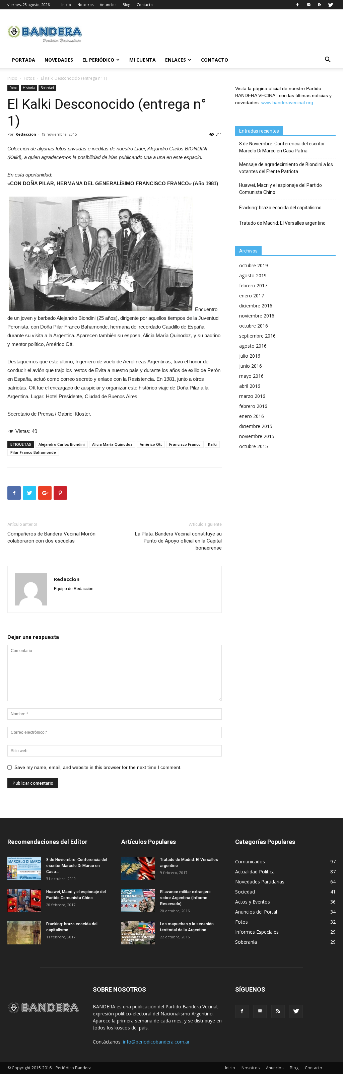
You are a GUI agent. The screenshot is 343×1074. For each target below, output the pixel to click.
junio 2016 (250, 366)
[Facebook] (297, 4)
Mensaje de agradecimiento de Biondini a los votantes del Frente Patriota (286, 168)
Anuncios (108, 4)
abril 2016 (249, 386)
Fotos (29, 78)
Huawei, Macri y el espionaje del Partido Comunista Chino (280, 189)
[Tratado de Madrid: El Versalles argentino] (138, 868)
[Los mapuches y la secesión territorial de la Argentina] (138, 932)
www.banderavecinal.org (287, 102)
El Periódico (98, 60)
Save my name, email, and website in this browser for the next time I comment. (98, 767)
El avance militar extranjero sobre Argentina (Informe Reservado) (185, 897)
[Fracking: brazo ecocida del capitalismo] (24, 932)
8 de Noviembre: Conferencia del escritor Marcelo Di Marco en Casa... (76, 865)
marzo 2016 (252, 396)
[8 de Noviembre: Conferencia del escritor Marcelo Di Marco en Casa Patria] (24, 868)
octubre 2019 (253, 265)
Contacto (145, 4)
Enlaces (175, 60)
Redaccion (25, 134)
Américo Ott (151, 444)
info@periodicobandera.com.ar (156, 1042)
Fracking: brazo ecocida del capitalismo (280, 207)
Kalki (212, 444)
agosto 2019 (253, 275)
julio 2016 (249, 356)
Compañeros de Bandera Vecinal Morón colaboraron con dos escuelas (51, 537)
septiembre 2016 (257, 336)
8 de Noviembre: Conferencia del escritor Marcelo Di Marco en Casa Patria (282, 147)
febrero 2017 (253, 285)
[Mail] (308, 4)
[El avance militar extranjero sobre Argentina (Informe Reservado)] (138, 900)
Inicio (66, 4)
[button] (328, 60)
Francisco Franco (185, 444)
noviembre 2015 (256, 436)
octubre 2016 (253, 326)
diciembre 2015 (255, 426)
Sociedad (47, 87)
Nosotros (85, 4)
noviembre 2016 (256, 315)
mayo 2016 (251, 376)
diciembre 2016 (255, 305)
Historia (29, 87)
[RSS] (320, 4)
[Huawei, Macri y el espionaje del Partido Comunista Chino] (24, 900)
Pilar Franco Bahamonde (33, 452)
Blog (126, 4)
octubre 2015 (253, 446)
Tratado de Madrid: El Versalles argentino (282, 223)
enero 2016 (251, 416)
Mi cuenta (142, 60)
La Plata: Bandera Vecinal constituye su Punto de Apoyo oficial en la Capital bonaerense (178, 541)
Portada (23, 60)
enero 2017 (251, 295)
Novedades (59, 60)
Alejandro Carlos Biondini (62, 444)
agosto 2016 (253, 346)
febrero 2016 (253, 406)
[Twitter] (331, 4)
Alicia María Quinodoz (112, 444)
